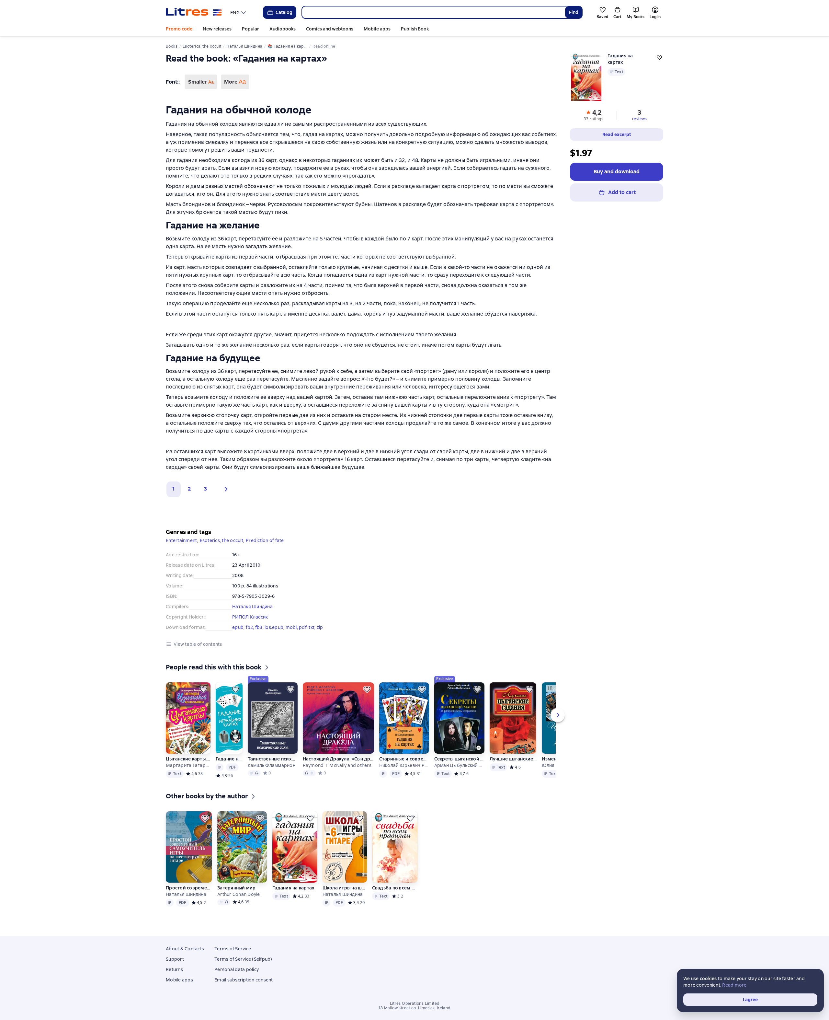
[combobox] (433, 12)
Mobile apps (377, 29)
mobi (291, 627)
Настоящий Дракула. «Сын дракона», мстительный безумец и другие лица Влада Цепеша (338, 759)
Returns (174, 969)
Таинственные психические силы (273, 759)
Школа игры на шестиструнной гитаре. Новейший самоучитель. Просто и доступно (345, 888)
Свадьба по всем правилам (394, 888)
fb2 (249, 627)
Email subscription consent (243, 980)
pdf (303, 627)
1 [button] (173, 488)
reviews (639, 119)
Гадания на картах (293, 888)
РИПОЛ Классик (250, 617)
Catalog (284, 12)
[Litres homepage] (194, 12)
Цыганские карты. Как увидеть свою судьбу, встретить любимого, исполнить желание (188, 759)
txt (311, 627)
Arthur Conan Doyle (238, 894)
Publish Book (415, 29)
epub (238, 627)
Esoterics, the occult (221, 540)
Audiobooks (282, 29)
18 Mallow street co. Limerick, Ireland (414, 1008)
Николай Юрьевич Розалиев (404, 765)
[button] (224, 489)
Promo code (179, 29)
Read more (734, 985)
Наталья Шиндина (252, 606)
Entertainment (181, 540)
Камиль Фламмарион (271, 765)
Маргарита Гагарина (188, 765)
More (235, 81)
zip (320, 627)
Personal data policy (236, 969)
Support (175, 959)
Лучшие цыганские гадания (513, 759)
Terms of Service (232, 949)
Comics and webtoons (329, 29)
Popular (250, 29)
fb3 (259, 627)
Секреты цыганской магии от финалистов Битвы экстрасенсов (459, 759)
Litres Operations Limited (414, 1003)
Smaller (201, 81)
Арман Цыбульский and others (459, 765)
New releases (217, 29)
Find (573, 12)
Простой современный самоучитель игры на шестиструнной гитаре (189, 888)
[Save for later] (203, 689)
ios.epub (274, 627)
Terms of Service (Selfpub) (243, 959)
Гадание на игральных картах (229, 759)
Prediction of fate (265, 540)
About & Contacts (185, 949)
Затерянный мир (236, 888)
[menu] (239, 12)
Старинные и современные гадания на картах (404, 759)
